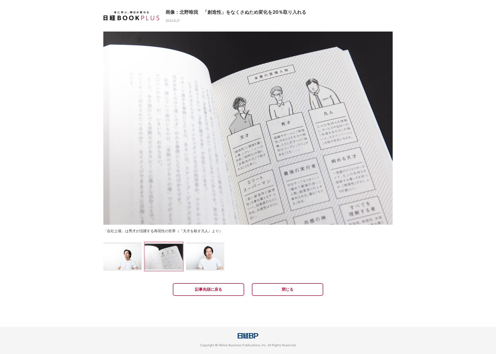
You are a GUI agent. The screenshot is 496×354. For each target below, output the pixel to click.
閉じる (287, 289)
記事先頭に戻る (208, 289)
